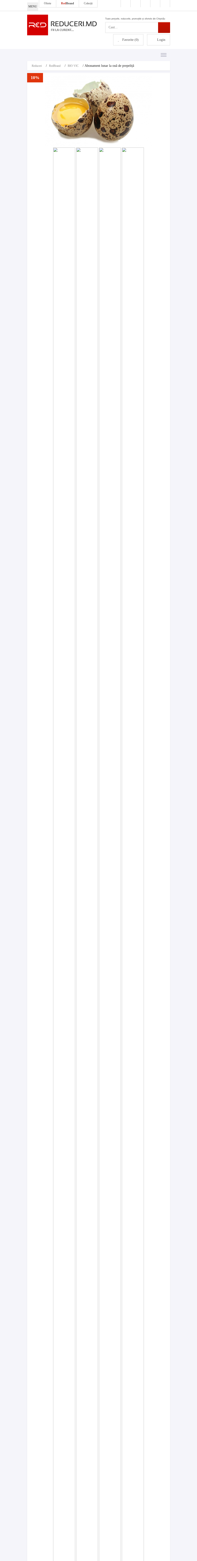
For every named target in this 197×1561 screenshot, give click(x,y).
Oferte (47, 3)
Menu (162, 52)
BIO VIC (73, 66)
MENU (32, 6)
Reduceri (37, 66)
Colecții (88, 3)
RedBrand (55, 66)
